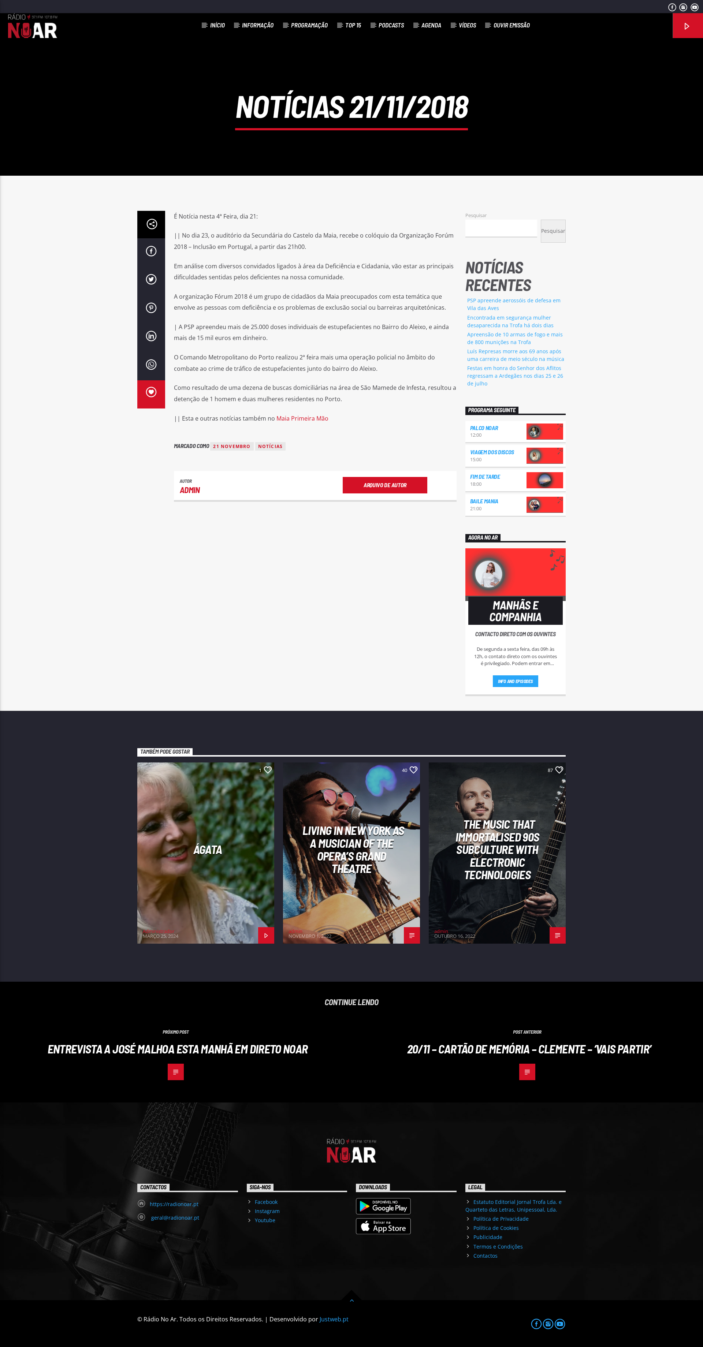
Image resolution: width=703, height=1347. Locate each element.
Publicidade (487, 1237)
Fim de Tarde (485, 476)
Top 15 (353, 25)
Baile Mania (484, 500)
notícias (270, 446)
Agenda (431, 25)
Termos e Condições (498, 1246)
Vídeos (467, 25)
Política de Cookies (496, 1227)
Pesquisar (476, 215)
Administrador (158, 931)
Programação (309, 25)
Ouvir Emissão (512, 25)
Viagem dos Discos (492, 451)
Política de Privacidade (501, 1218)
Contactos (485, 1255)
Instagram (267, 1211)
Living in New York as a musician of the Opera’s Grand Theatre (353, 849)
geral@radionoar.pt (174, 1217)
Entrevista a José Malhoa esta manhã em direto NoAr (178, 1049)
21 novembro (231, 446)
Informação (258, 25)
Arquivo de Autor (385, 484)
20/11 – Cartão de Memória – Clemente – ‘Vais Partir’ (529, 1049)
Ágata (207, 849)
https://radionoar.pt (174, 1204)
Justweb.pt (334, 1319)
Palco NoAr (484, 427)
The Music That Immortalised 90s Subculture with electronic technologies (497, 849)
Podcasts (391, 25)
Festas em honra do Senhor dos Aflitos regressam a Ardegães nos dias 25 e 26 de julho (515, 376)
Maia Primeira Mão (302, 418)
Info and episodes (515, 681)
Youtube (265, 1220)
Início (217, 25)
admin (190, 490)
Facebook (266, 1201)
